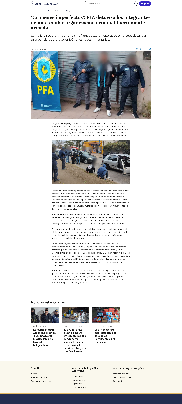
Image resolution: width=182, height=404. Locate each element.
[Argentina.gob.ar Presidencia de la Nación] (44, 4)
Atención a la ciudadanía (41, 381)
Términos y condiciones (122, 377)
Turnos (34, 374)
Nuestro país (77, 376)
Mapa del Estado (79, 387)
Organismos (77, 384)
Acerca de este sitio (121, 374)
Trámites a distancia (39, 377)
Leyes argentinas (79, 380)
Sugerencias (118, 381)
